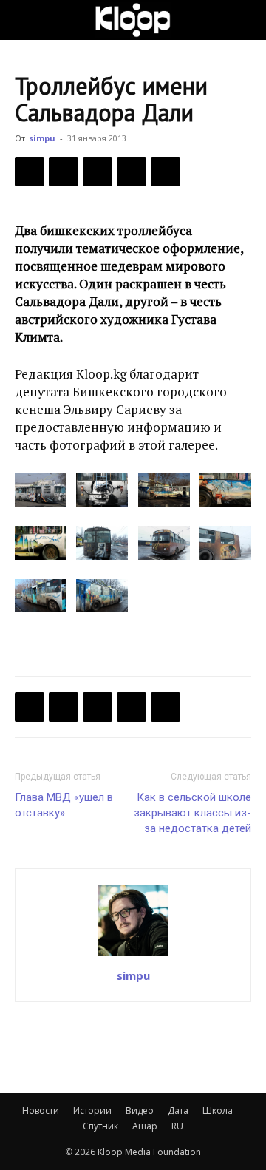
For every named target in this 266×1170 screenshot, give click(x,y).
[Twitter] (63, 171)
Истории (92, 1110)
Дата (178, 1110)
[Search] (245, 20)
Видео (140, 1110)
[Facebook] (29, 171)
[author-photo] (133, 954)
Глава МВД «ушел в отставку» (64, 805)
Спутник (100, 1126)
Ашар (144, 1126)
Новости (40, 1110)
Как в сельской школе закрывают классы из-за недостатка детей (192, 813)
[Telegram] (131, 171)
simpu (42, 137)
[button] (25, 20)
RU (177, 1126)
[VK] (97, 171)
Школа (217, 1110)
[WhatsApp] (165, 171)
